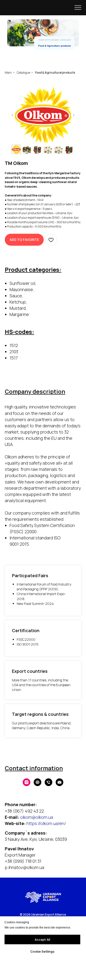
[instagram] (26, 782)
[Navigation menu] (78, 7)
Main (8, 73)
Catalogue (23, 73)
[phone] (48, 782)
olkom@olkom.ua (36, 817)
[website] (37, 782)
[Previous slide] (12, 115)
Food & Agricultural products (55, 73)
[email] (59, 782)
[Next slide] (73, 115)
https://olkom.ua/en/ (46, 823)
